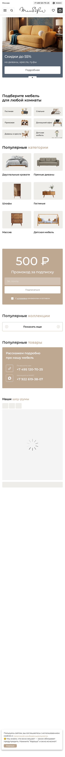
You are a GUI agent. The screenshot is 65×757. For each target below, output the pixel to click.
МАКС (59, 3)
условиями (22, 298)
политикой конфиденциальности (30, 736)
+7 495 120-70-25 (41, 3)
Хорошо (10, 746)
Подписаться (32, 289)
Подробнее (32, 70)
